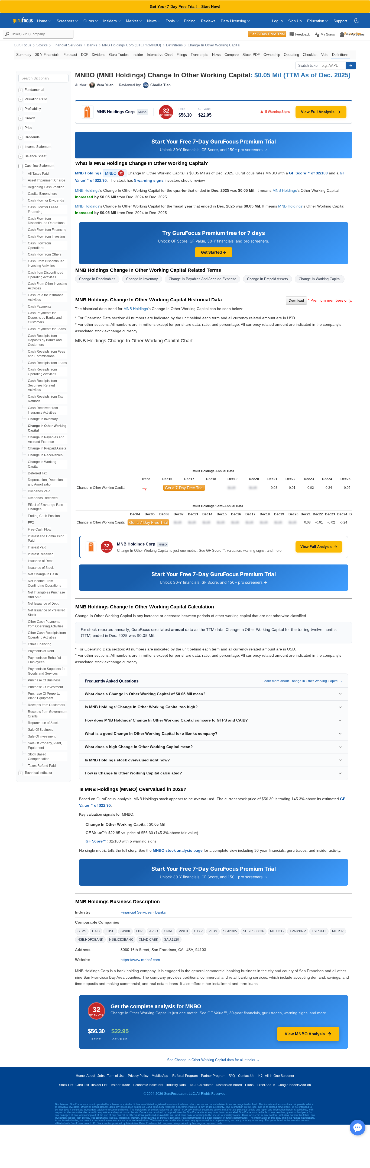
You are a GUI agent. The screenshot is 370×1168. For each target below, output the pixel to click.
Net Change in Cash (43, 574)
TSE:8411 (319, 931)
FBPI (139, 931)
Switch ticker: (309, 65)
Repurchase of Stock (43, 723)
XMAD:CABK (148, 940)
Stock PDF (251, 55)
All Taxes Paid (38, 173)
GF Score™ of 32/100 (308, 173)
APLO (153, 931)
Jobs (101, 1076)
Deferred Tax (37, 473)
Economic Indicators (148, 1085)
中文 (260, 1076)
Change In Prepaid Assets (47, 448)
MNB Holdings (88, 173)
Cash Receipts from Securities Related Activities (42, 385)
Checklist (310, 55)
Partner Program (213, 1076)
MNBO (114, 173)
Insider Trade (120, 1085)
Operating (291, 55)
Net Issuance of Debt (43, 603)
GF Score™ (96, 841)
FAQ (232, 1076)
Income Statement (38, 147)
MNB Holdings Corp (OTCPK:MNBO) (131, 45)
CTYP (198, 931)
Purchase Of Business (44, 680)
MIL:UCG (277, 931)
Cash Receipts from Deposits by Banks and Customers (45, 340)
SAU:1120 (171, 940)
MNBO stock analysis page (178, 850)
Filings (182, 55)
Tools (171, 21)
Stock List (66, 1085)
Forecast (70, 55)
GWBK (125, 931)
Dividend (98, 55)
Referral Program (185, 1076)
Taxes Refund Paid (42, 766)
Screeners (66, 21)
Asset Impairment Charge (46, 180)
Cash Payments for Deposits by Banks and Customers (45, 317)
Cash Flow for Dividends (46, 200)
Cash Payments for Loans (47, 329)
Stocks (42, 45)
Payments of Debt (41, 651)
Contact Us (246, 1076)
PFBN (213, 931)
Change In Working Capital (319, 279)
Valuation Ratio (36, 99)
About (90, 1076)
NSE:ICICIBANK (121, 940)
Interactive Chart (160, 55)
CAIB (96, 931)
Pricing (190, 21)
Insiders (110, 21)
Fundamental (34, 90)
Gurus (89, 21)
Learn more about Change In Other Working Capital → (302, 681)
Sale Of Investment (42, 736)
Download (296, 300)
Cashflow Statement (39, 166)
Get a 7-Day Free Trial (184, 488)
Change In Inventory (43, 419)
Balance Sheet (35, 156)
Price (28, 128)
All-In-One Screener (279, 1076)
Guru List (82, 1085)
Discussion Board (229, 1085)
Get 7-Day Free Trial (267, 34)
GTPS (81, 931)
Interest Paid (37, 547)
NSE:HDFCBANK (90, 940)
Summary (23, 55)
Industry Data (176, 1085)
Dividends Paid (39, 491)
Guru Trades (119, 55)
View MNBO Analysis (305, 1034)
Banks (92, 45)
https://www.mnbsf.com (140, 960)
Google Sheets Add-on (294, 1085)
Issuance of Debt (40, 561)
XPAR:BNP (298, 931)
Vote (324, 55)
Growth (30, 118)
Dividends (32, 137)
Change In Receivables (45, 455)
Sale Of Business (40, 730)
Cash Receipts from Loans (47, 363)
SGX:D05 (230, 931)
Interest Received (41, 554)
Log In (277, 21)
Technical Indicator (38, 773)
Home (42, 21)
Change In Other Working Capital (214, 45)
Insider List (99, 1085)
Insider (137, 55)
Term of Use (116, 1076)
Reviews (208, 21)
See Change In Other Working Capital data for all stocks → (213, 1060)
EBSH (110, 931)
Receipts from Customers (46, 705)
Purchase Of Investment (45, 687)
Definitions (174, 45)
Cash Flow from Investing (46, 236)
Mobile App (160, 1076)
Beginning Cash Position (46, 187)
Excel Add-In (266, 1085)
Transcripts (199, 55)
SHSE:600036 (253, 931)
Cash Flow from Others (44, 254)
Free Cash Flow (39, 529)
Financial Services (67, 45)
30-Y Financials (47, 55)
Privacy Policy (138, 1076)
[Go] (351, 65)
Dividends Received (43, 498)
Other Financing (39, 644)
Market (132, 21)
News (152, 21)
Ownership (272, 55)
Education (316, 21)
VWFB (183, 931)
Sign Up (295, 21)
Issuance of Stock (41, 568)
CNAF (168, 931)
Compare (232, 55)
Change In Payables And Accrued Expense (202, 279)
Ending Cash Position (44, 516)
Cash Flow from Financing (47, 230)
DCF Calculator (201, 1085)
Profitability (33, 109)
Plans (249, 1085)
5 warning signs (149, 180)
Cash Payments (39, 306)
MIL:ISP (337, 931)
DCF (84, 55)
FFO (31, 523)
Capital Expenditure (42, 194)
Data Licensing (234, 21)
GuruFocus (22, 45)
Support (340, 21)
